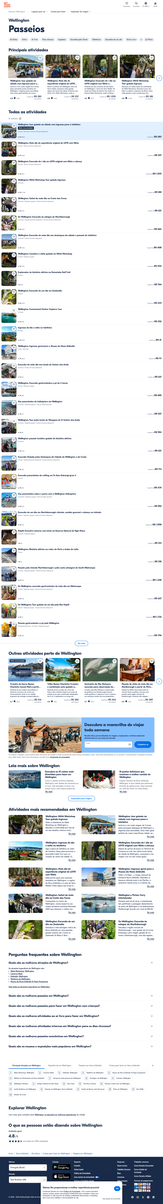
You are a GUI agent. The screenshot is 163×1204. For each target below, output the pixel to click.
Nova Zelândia (22, 1154)
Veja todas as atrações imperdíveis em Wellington (29, 987)
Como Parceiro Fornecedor (144, 1166)
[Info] (20, 119)
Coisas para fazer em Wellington (56, 1154)
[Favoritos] (127, 3)
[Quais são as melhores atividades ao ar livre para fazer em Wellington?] (151, 1016)
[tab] (27, 1065)
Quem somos (122, 1166)
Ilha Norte (36, 1154)
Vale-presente (122, 1181)
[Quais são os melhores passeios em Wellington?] (151, 995)
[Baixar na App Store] (61, 1176)
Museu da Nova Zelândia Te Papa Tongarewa (29, 982)
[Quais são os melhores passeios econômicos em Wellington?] (151, 1036)
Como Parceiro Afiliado (142, 1176)
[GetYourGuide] (7, 5)
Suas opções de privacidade (84, 1177)
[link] (81, 131)
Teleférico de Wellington (20, 979)
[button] (81, 131)
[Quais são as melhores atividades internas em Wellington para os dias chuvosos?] (151, 1026)
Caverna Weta (17, 974)
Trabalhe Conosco (123, 1169)
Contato (77, 1166)
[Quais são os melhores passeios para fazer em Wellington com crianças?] (151, 1005)
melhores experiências (67, 1115)
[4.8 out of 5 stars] (16, 1141)
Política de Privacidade (82, 1173)
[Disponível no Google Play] (61, 1167)
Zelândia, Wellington (19, 976)
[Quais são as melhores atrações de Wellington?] (151, 962)
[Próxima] (159, 78)
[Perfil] (155, 3)
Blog (119, 1173)
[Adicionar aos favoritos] (40, 58)
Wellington (39, 1115)
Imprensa (120, 1177)
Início (11, 1154)
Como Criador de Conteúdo (140, 1170)
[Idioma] (146, 3)
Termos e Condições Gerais (84, 1181)
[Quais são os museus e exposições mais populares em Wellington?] (151, 1046)
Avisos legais (78, 1169)
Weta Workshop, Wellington (22, 971)
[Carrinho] (136, 3)
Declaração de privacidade (60, 757)
